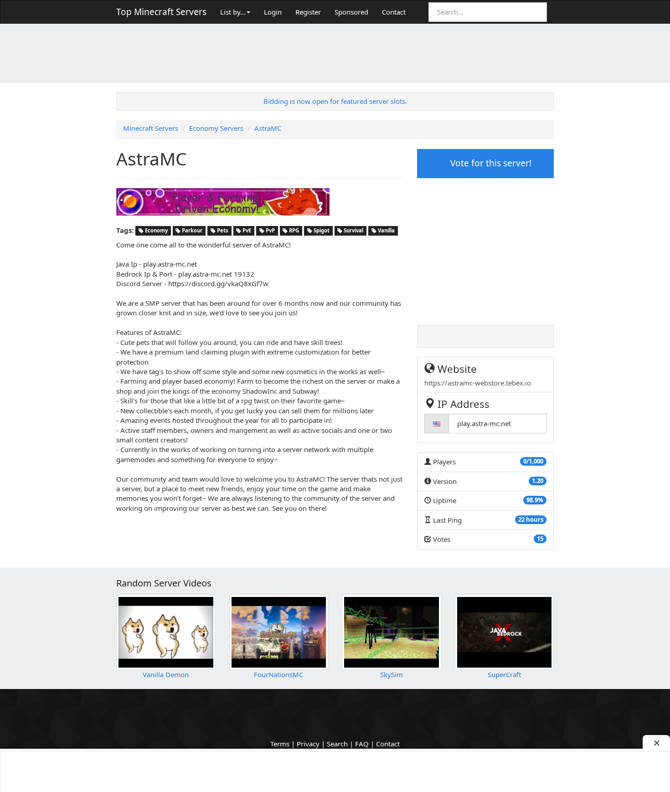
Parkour (191, 230)
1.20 (537, 481)
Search (337, 743)
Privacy (308, 743)
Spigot (321, 230)
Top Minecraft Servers (161, 12)
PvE (246, 230)
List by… (233, 11)
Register (308, 11)
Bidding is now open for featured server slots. (335, 101)
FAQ (362, 743)
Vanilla (385, 230)
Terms (279, 743)
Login (273, 11)
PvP (269, 230)
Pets (222, 230)
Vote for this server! (489, 163)
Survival (352, 230)
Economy (156, 230)
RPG (293, 230)
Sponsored (351, 11)
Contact (394, 11)
